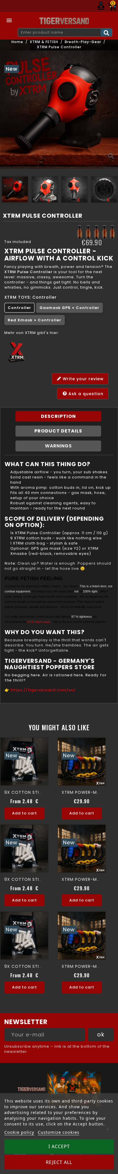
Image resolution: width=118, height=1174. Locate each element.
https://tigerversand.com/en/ (43, 690)
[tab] (58, 416)
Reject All (59, 1162)
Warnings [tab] (58, 446)
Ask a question (85, 394)
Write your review (82, 379)
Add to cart (24, 813)
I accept (59, 1146)
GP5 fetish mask (38, 621)
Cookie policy (19, 1132)
